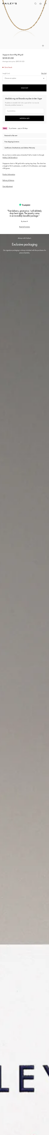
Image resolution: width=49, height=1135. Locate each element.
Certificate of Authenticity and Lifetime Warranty (20, 148)
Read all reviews (24, 227)
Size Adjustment (8, 186)
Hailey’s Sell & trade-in (10, 157)
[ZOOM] (42, 45)
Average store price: (13, 61)
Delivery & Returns (8, 180)
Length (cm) (6, 73)
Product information (9, 174)
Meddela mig (25, 118)
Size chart (43, 73)
